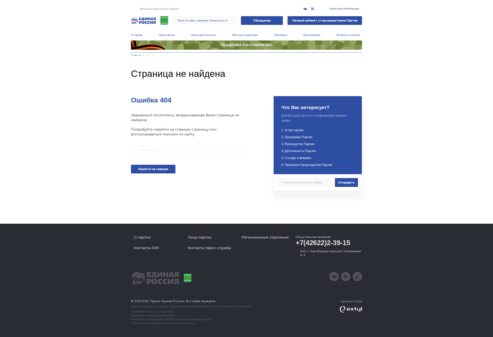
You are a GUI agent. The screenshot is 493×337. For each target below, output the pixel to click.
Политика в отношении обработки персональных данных (171, 319)
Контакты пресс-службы (209, 248)
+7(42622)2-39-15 (323, 243)
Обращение (262, 20)
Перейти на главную (153, 169)
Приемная (280, 34)
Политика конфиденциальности (153, 315)
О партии (137, 34)
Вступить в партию (348, 34)
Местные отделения (245, 34)
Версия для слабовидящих (344, 8)
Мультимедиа (311, 34)
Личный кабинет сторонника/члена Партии (324, 20)
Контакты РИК (146, 248)
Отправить (346, 182)
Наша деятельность (203, 34)
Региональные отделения (265, 237)
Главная (136, 55)
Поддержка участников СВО (246, 45)
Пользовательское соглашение (152, 311)
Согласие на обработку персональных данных (163, 323)
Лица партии (167, 34)
